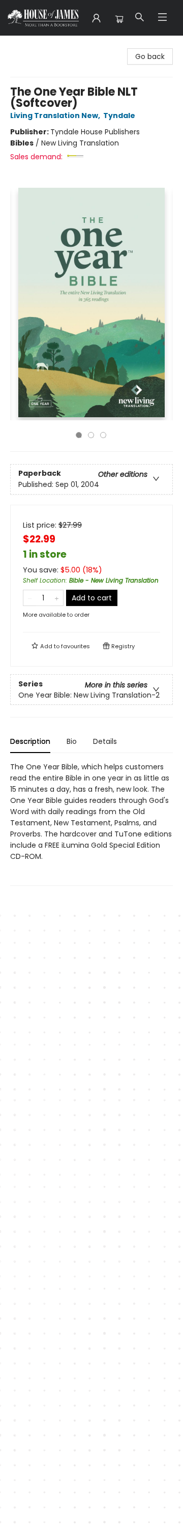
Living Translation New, (56, 115)
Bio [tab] (72, 741)
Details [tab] (105, 741)
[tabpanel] (91, 823)
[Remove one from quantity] (29, 597)
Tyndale (119, 115)
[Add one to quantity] (56, 597)
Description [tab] (30, 741)
